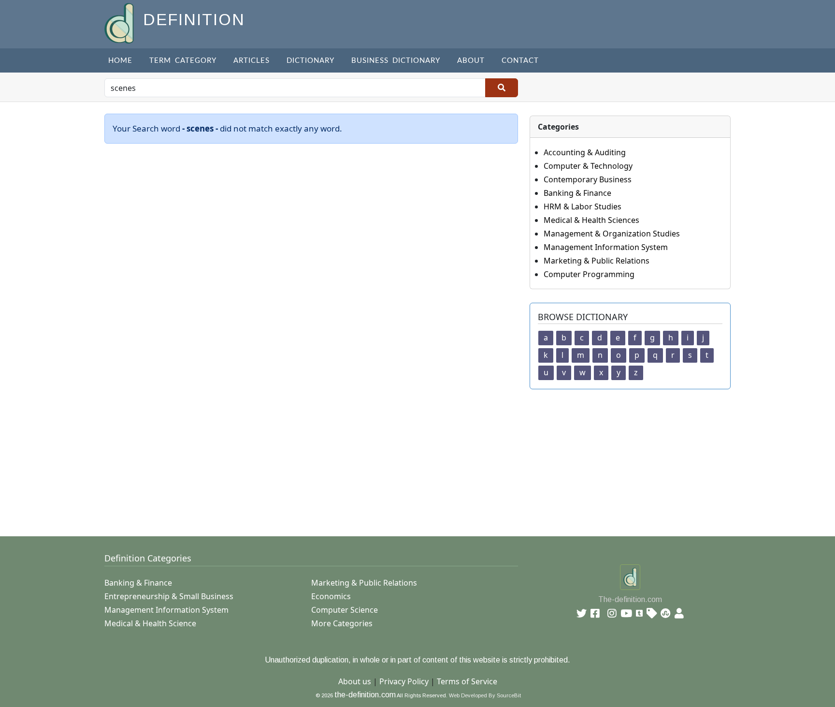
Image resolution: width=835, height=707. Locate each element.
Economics (331, 596)
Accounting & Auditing (585, 152)
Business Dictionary (395, 60)
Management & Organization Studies (612, 233)
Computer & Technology (588, 166)
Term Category (182, 60)
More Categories (342, 623)
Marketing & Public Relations (596, 260)
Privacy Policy (404, 681)
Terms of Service (467, 681)
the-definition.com (365, 695)
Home (120, 60)
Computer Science (344, 609)
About (471, 60)
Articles (251, 60)
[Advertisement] (394, 457)
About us (354, 681)
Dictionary (310, 60)
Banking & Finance (577, 193)
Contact (520, 60)
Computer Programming (589, 274)
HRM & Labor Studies (582, 206)
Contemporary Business (588, 179)
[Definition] (120, 22)
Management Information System (606, 247)
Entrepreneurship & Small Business (168, 596)
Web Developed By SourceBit (485, 695)
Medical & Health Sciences (591, 220)
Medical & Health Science (150, 623)
